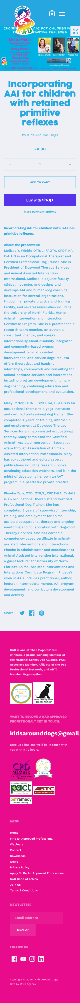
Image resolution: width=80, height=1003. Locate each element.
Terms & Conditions (24, 890)
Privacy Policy (19, 867)
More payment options (40, 211)
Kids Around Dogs (42, 135)
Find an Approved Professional (31, 838)
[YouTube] (23, 959)
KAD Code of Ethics (24, 879)
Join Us (15, 884)
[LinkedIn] (41, 959)
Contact (15, 850)
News (14, 861)
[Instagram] (32, 959)
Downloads (18, 856)
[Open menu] (62, 14)
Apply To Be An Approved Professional (37, 873)
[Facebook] (14, 959)
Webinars (16, 844)
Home (14, 832)
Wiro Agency (28, 984)
